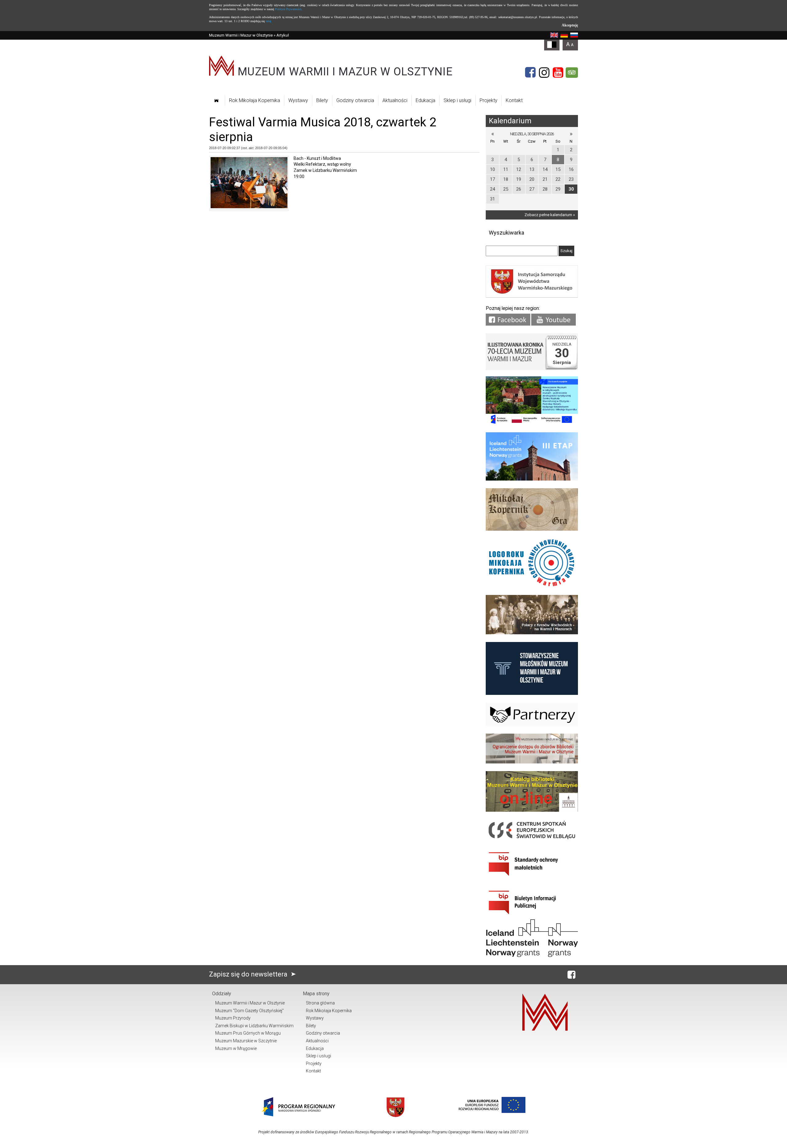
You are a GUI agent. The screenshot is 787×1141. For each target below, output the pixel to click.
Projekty (488, 100)
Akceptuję (570, 25)
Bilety (322, 100)
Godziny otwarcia (355, 100)
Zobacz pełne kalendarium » (549, 214)
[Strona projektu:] (532, 633)
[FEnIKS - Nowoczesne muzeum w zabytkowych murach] (532, 423)
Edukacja (425, 100)
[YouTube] (558, 72)
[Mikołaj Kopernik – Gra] (532, 529)
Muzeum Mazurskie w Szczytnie (246, 1040)
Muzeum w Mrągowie (236, 1048)
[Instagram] (544, 72)
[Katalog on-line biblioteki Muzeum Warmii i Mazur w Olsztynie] (532, 810)
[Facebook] (530, 72)
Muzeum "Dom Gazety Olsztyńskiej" (249, 1010)
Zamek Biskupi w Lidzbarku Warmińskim (254, 1025)
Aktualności (394, 100)
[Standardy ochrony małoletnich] (532, 878)
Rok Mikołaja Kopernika (254, 100)
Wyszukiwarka (506, 232)
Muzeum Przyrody (233, 1018)
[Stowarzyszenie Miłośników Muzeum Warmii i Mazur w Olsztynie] (532, 693)
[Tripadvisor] (572, 72)
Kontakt (514, 100)
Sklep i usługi (457, 100)
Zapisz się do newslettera (249, 974)
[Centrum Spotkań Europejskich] (532, 839)
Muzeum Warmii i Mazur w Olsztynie (241, 35)
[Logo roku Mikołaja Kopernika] (532, 586)
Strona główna (320, 1002)
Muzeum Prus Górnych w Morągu (248, 1033)
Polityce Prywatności (288, 9)
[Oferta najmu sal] (532, 762)
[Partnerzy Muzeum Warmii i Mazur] (532, 724)
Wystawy (298, 100)
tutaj (268, 21)
